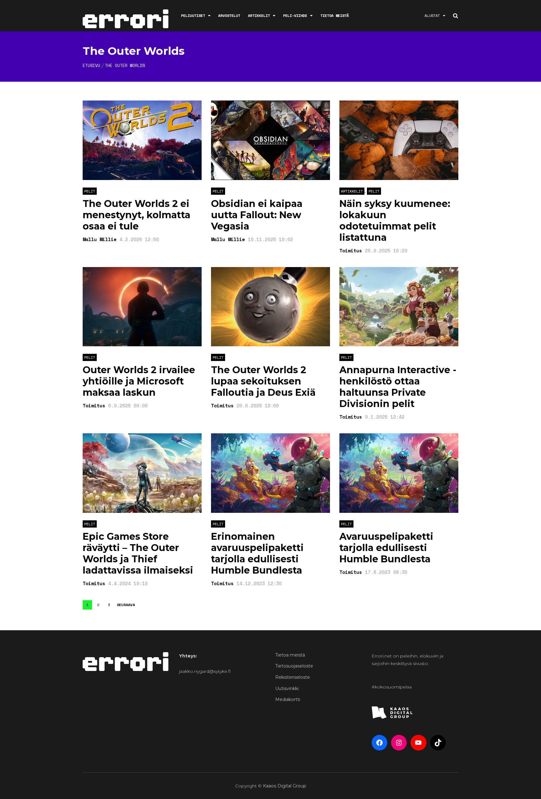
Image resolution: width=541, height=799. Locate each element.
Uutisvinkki (287, 688)
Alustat (432, 15)
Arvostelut (229, 15)
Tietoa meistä (334, 15)
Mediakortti (287, 699)
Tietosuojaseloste (294, 666)
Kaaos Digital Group (284, 786)
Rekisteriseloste (292, 677)
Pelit (89, 191)
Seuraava (126, 605)
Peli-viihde (295, 15)
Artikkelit (259, 15)
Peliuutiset (193, 15)
